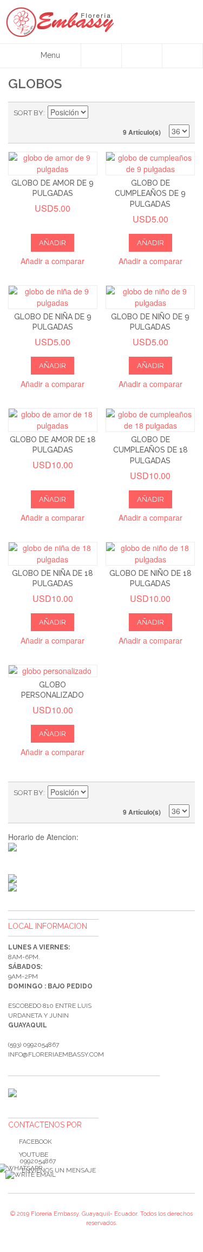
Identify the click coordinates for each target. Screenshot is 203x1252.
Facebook (35, 1141)
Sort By (28, 113)
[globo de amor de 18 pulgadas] (52, 420)
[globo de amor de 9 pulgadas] (52, 163)
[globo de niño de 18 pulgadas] (150, 554)
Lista (181, 113)
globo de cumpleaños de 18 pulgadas (150, 450)
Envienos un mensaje (59, 1170)
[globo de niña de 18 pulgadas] (52, 554)
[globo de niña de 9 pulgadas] (52, 297)
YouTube (33, 1154)
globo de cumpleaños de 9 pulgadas (150, 193)
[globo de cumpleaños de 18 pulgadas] (150, 420)
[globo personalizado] (52, 671)
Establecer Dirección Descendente (98, 113)
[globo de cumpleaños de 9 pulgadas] (150, 163)
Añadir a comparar (52, 260)
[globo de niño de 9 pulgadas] (150, 297)
